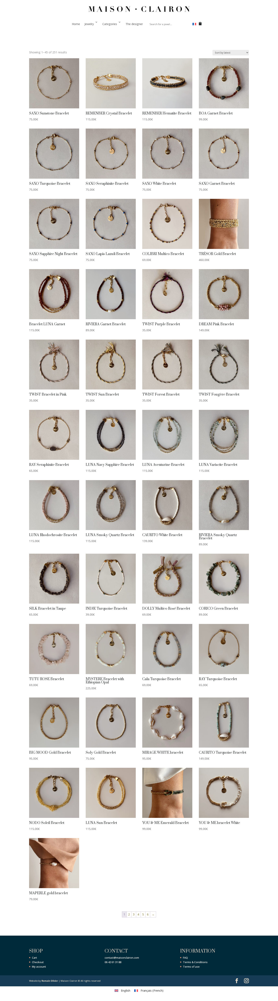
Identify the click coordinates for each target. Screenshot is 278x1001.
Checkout (38, 962)
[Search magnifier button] (184, 24)
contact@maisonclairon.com (122, 957)
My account (39, 966)
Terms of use (191, 966)
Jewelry (89, 24)
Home (76, 24)
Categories (109, 24)
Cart (34, 957)
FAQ (185, 957)
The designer (134, 24)
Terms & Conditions (195, 962)
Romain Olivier (50, 980)
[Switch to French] (194, 25)
